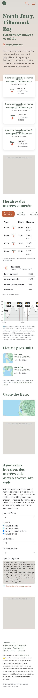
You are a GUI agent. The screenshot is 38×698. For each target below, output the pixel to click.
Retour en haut (32, 692)
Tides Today (4, 3)
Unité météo (8, 539)
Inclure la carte (11, 526)
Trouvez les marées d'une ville (27, 3)
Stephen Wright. (23, 655)
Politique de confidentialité (14, 645)
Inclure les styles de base (15, 531)
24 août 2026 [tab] (8, 214)
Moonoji (21, 651)
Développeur (18, 648)
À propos (7, 648)
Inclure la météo (12, 528)
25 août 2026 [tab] (21, 214)
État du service (9, 651)
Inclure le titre (11, 534)
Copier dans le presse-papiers (18, 586)
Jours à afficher (9, 513)
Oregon (8, 45)
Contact (6, 642)
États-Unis (18, 45)
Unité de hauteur (10, 548)
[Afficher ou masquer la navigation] (33, 3)
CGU (13, 642)
